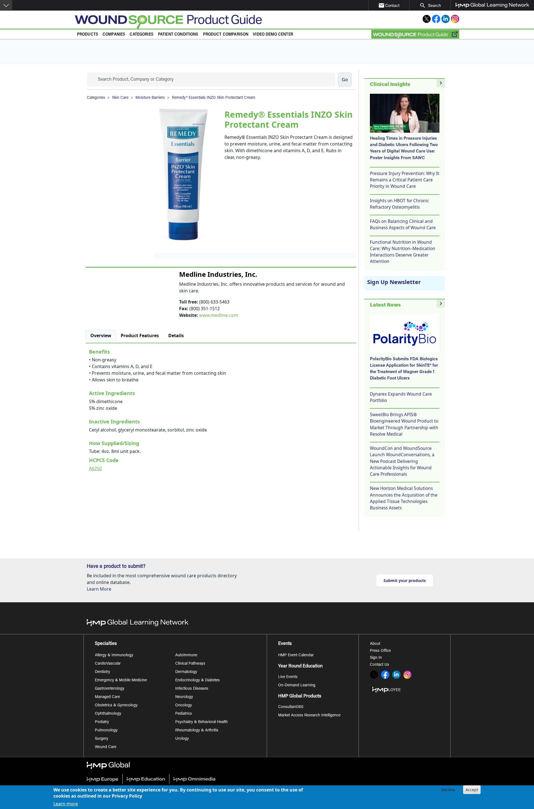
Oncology (183, 705)
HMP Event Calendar (296, 655)
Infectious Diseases (191, 689)
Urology (182, 739)
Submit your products (405, 580)
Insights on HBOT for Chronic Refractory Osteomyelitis (399, 204)
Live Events (288, 677)
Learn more (65, 804)
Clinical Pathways (190, 664)
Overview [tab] (100, 335)
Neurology (184, 697)
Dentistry (102, 672)
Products (87, 35)
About (375, 644)
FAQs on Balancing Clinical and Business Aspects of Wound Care (403, 224)
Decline (448, 789)
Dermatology (186, 672)
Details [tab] (176, 335)
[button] (6, 5)
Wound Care (105, 747)
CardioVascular (108, 664)
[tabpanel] (221, 409)
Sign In (376, 658)
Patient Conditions (178, 35)
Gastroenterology (109, 689)
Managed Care (107, 697)
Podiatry (102, 722)
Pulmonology (106, 730)
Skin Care (120, 98)
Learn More (99, 589)
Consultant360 (290, 707)
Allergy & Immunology (114, 655)
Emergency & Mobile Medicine (121, 680)
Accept (472, 789)
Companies (114, 35)
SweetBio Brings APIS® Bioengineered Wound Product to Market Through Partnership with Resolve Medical (404, 424)
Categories (142, 35)
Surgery (101, 739)
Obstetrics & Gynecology (116, 705)
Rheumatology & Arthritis (196, 730)
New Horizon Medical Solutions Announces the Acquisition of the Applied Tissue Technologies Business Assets (403, 498)
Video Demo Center (273, 35)
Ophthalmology (108, 714)
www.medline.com (218, 315)
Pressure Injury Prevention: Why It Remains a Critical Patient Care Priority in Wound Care (404, 179)
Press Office (380, 651)
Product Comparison (226, 35)
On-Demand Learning (296, 685)
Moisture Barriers (150, 98)
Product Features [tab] (140, 335)
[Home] (185, 22)
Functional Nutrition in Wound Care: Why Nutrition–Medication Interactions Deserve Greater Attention (402, 252)
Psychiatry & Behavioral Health (201, 722)
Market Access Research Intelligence (309, 715)
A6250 (95, 468)
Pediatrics (183, 714)
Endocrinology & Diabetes (197, 680)
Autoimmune (186, 655)
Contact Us (379, 665)
